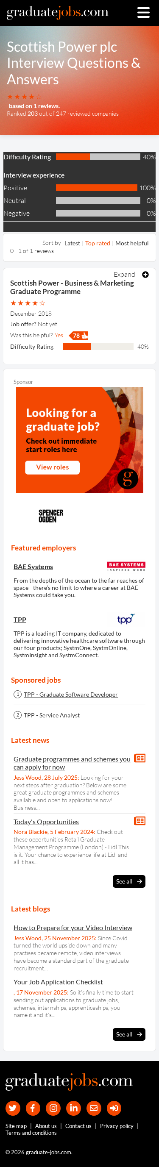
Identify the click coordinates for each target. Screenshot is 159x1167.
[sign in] (114, 1108)
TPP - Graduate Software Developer (71, 694)
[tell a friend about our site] (93, 1108)
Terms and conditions (31, 1132)
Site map (16, 1126)
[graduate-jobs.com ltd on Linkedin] (73, 1108)
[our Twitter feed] (13, 1108)
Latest (72, 243)
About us (46, 1126)
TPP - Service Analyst (52, 715)
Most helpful (132, 243)
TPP (20, 619)
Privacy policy (117, 1126)
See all (124, 881)
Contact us (78, 1126)
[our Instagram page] (53, 1108)
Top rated (97, 243)
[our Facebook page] (33, 1108)
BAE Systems (33, 566)
